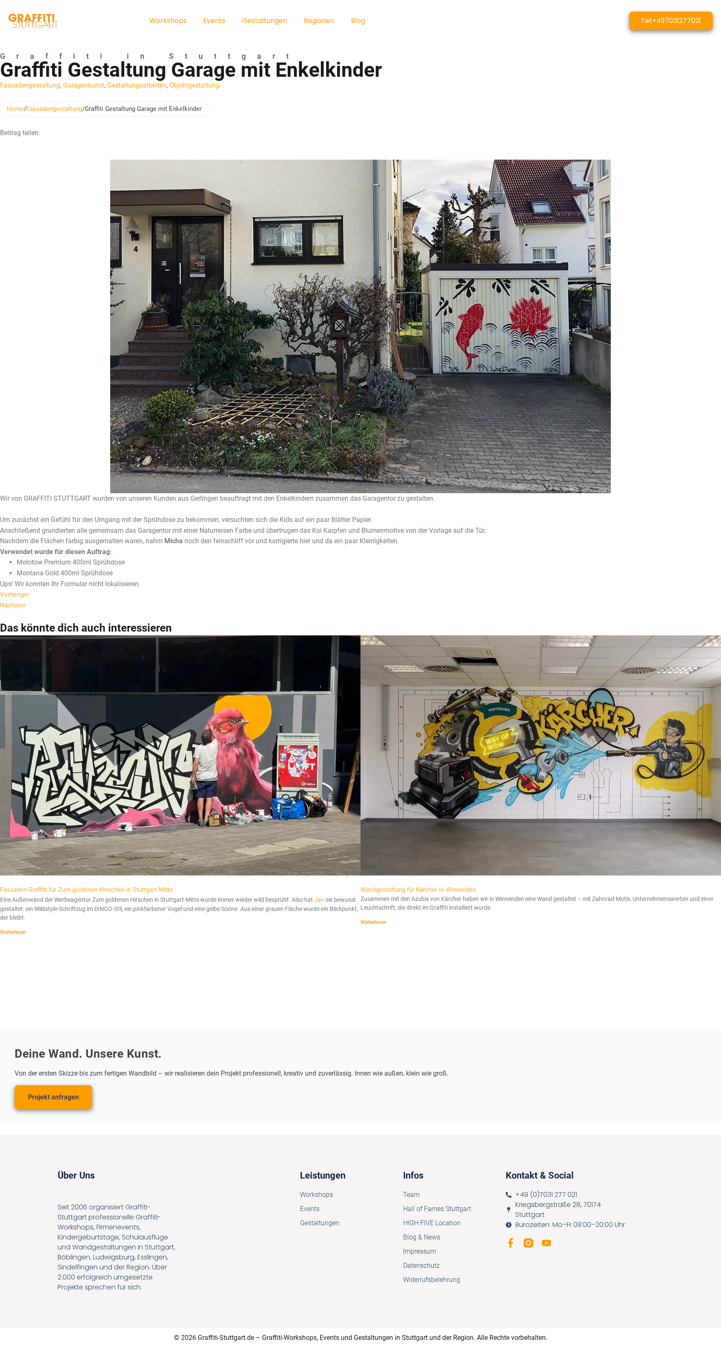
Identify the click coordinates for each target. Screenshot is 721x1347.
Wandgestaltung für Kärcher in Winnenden (418, 889)
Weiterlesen (13, 932)
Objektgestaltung (194, 85)
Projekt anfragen (53, 1097)
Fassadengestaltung (30, 85)
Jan (319, 899)
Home (15, 109)
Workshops (168, 20)
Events (214, 20)
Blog (358, 20)
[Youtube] (546, 1243)
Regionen (319, 20)
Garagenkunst (83, 85)
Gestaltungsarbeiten (136, 85)
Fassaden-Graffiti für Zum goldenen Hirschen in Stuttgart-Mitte (86, 889)
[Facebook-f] (510, 1243)
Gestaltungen (264, 20)
